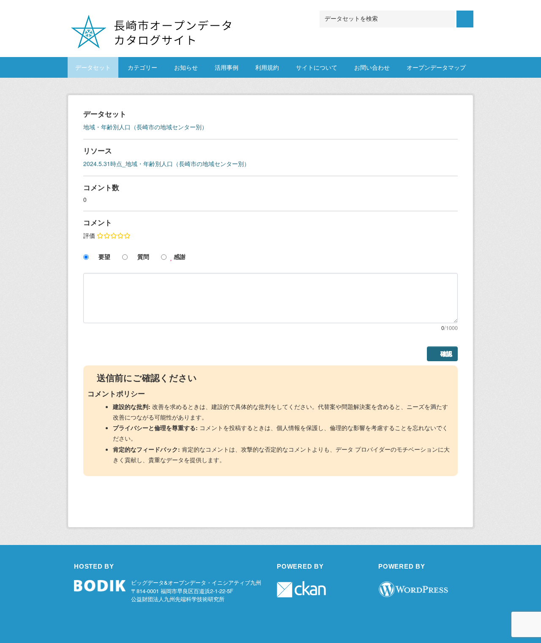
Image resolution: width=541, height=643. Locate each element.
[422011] (184, 21)
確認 (446, 353)
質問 (142, 256)
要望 (103, 256)
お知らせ (186, 67)
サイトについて (316, 67)
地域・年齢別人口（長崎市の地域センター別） (145, 127)
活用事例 (226, 67)
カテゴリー (142, 67)
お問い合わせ (372, 67)
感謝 (179, 256)
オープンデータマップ (436, 67)
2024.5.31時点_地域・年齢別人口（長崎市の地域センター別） (166, 163)
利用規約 (267, 67)
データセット (93, 67)
